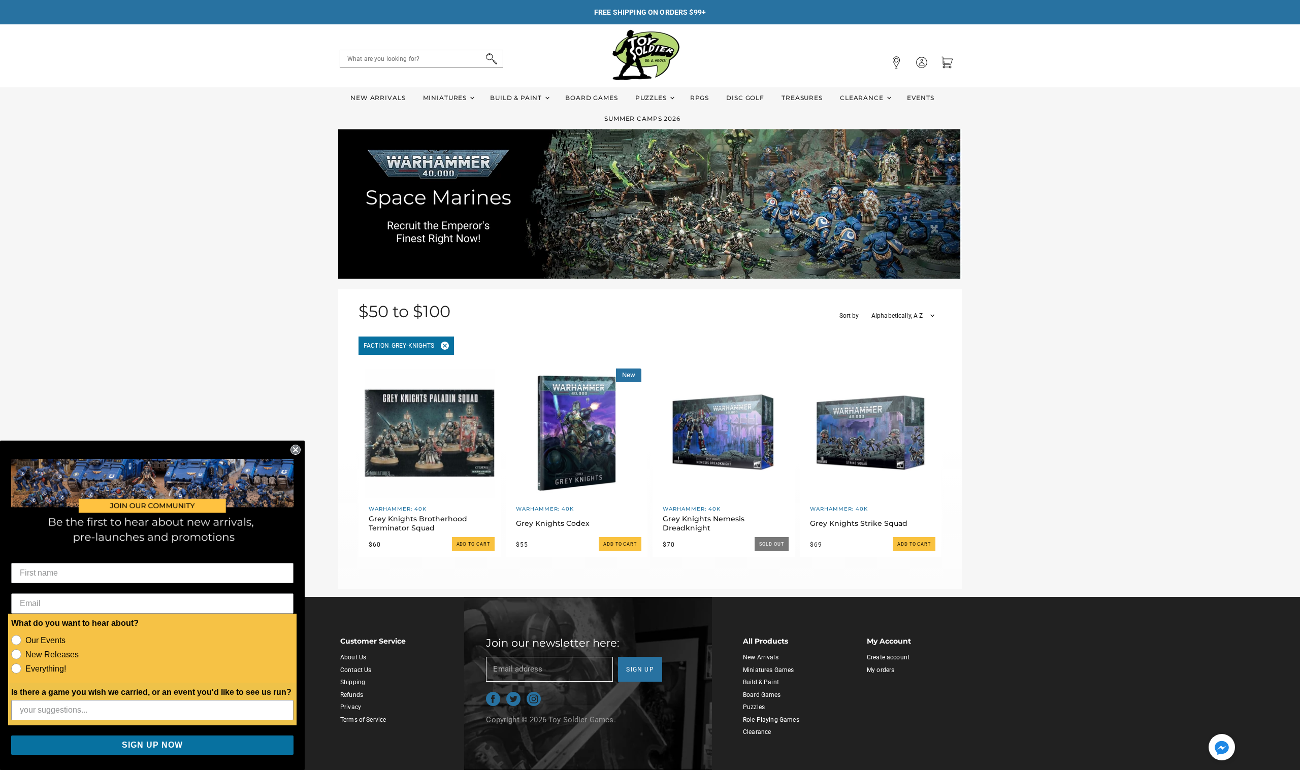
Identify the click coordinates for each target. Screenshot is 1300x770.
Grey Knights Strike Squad (858, 523)
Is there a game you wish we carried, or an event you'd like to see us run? (151, 692)
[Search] (489, 59)
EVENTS (920, 98)
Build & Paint (517, 98)
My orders (880, 670)
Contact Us (356, 670)
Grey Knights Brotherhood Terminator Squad (418, 523)
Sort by (849, 315)
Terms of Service (363, 719)
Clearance (863, 98)
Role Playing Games (771, 719)
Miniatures (446, 98)
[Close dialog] (295, 450)
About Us (353, 657)
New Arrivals (377, 98)
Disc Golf (745, 98)
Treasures (802, 98)
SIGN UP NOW (152, 745)
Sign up (640, 669)
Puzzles (652, 98)
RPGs (699, 98)
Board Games (591, 98)
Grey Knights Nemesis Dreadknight (703, 523)
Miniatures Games (768, 670)
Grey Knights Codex (553, 523)
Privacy (350, 707)
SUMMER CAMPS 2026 (642, 118)
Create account (888, 657)
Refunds (351, 694)
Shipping (352, 682)
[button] (1222, 748)
